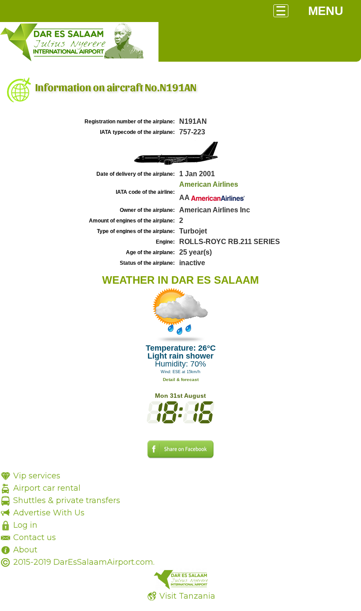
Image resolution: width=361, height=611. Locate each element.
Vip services (36, 476)
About (25, 550)
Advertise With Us (49, 513)
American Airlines (208, 184)
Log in (25, 525)
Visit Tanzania (187, 596)
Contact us (34, 537)
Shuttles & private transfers (66, 500)
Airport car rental (47, 488)
